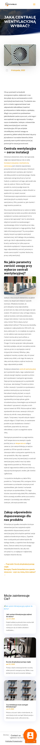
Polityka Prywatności (13, 741)
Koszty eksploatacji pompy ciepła (18, 662)
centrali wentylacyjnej (28, 369)
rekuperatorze (20, 443)
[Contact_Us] (30, 735)
